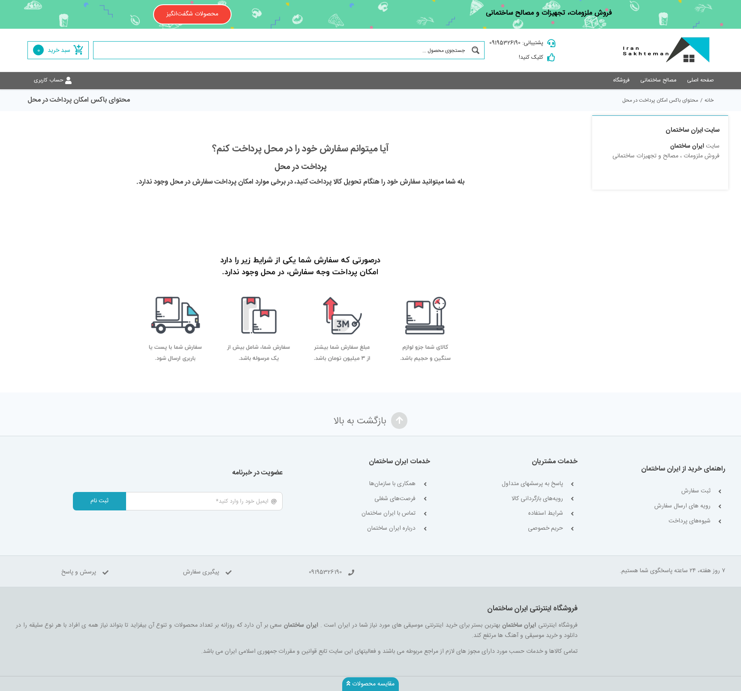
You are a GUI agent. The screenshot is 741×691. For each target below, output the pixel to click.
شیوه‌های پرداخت (690, 521)
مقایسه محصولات (372, 684)
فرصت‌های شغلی (395, 499)
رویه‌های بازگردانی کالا (537, 499)
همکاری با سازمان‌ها (392, 484)
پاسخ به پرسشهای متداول (532, 484)
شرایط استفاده (545, 514)
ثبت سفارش (696, 491)
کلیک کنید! (531, 57)
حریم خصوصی (545, 529)
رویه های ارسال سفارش (682, 506)
